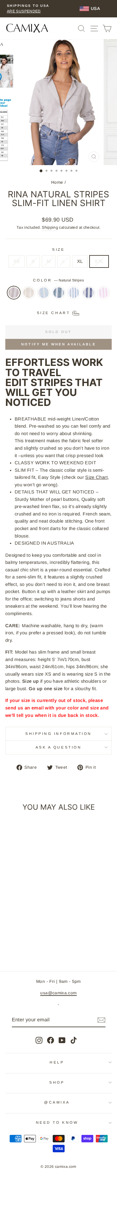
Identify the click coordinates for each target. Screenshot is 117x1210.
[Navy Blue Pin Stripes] (88, 295)
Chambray (43, 292)
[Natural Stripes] (13, 295)
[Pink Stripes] (103, 295)
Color (58, 280)
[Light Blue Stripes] (73, 295)
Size (58, 249)
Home (57, 182)
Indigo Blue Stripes (58, 292)
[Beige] (28, 295)
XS (16, 261)
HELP (57, 1062)
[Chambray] (43, 295)
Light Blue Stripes (73, 292)
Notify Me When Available (58, 344)
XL (80, 261)
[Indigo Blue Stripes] (58, 295)
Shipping (50, 227)
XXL (99, 261)
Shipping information (58, 733)
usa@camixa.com (58, 993)
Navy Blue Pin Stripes (88, 292)
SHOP (56, 1082)
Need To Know (57, 1122)
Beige (28, 292)
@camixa (57, 1102)
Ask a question (58, 747)
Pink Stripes (103, 292)
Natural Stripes (13, 292)
